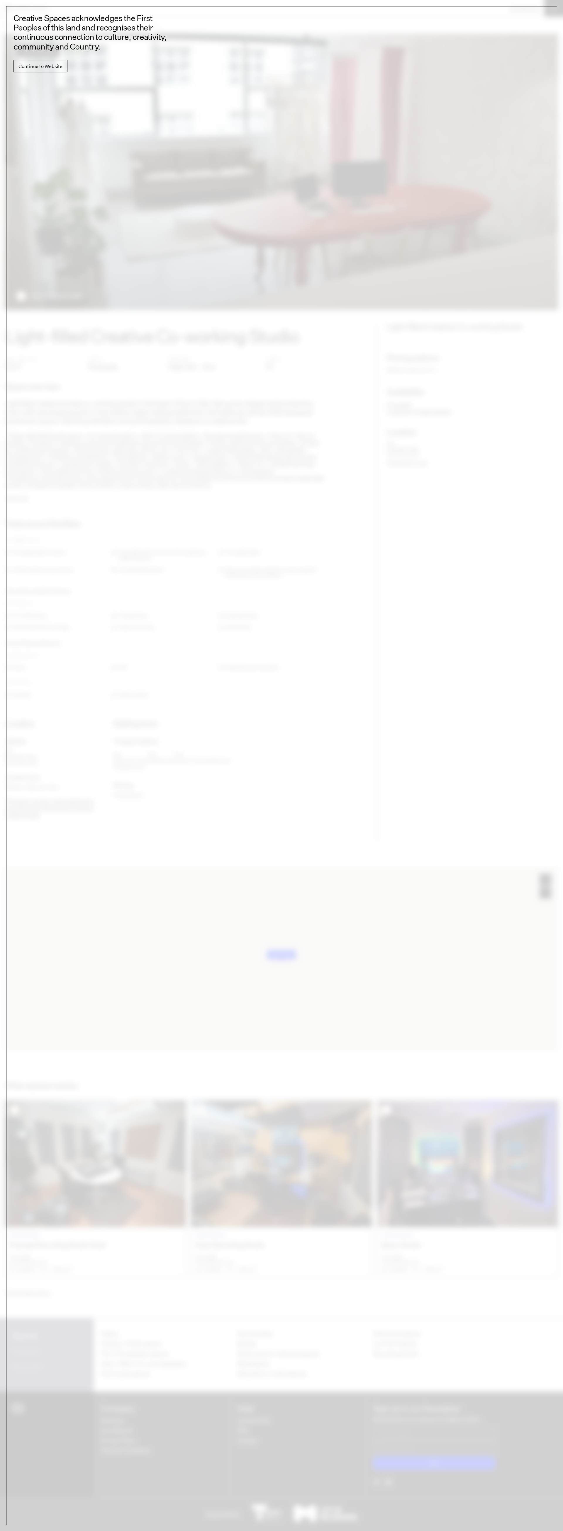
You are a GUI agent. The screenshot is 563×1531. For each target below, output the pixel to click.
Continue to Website (40, 66)
